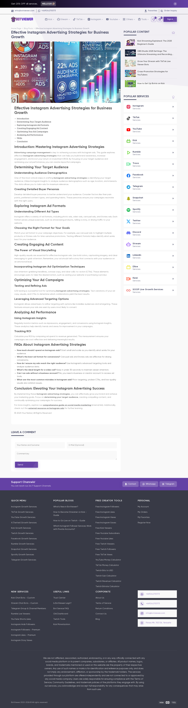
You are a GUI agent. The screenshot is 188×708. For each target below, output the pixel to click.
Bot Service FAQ (61, 609)
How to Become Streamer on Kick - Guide (70, 514)
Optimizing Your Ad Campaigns (32, 132)
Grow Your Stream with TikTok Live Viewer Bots (154, 63)
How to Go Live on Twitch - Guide (69, 521)
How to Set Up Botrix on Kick (151, 84)
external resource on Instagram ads (46, 408)
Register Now (144, 523)
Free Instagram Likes (105, 512)
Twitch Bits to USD (104, 571)
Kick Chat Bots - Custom (23, 598)
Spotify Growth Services (22, 555)
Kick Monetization (61, 624)
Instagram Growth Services (24, 507)
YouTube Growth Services (23, 517)
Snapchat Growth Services (24, 549)
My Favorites (144, 517)
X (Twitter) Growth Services (24, 523)
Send (20, 465)
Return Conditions (104, 609)
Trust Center (59, 598)
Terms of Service (103, 603)
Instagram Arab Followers (23, 624)
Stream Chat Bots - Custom (24, 603)
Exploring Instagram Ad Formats (33, 125)
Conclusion (22, 142)
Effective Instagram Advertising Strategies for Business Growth (62, 28)
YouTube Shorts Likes (21, 619)
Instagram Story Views (21, 640)
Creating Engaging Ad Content (32, 128)
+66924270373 (153, 594)
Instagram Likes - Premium (23, 635)
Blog (98, 619)
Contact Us (101, 614)
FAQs (19, 138)
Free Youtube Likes (104, 539)
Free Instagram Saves (106, 523)
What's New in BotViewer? (65, 507)
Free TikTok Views (104, 555)
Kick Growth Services (21, 528)
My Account (143, 507)
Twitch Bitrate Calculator (107, 586)
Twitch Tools (59, 619)
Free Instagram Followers (107, 507)
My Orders (142, 512)
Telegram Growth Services (23, 560)
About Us (100, 598)
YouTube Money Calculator (108, 560)
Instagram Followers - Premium (25, 630)
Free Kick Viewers (104, 528)
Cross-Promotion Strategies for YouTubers (152, 73)
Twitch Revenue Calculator (108, 581)
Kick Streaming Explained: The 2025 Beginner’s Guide (154, 42)
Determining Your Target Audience (34, 122)
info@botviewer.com (155, 613)
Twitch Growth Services (22, 533)
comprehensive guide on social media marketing (67, 405)
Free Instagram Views (106, 517)
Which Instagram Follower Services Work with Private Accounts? (72, 527)
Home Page (16, 28)
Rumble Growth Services (22, 544)
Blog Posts (29, 28)
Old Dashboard (60, 614)
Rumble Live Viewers (20, 614)
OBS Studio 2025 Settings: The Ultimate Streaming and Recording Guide (154, 53)
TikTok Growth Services (22, 512)
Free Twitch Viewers (105, 544)
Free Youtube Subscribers (108, 533)
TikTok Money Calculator (107, 565)
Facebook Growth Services (24, 539)
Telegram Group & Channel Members (28, 609)
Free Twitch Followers (106, 549)
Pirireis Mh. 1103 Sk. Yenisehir (158, 623)
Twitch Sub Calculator (106, 576)
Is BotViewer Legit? (62, 603)
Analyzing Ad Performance (30, 135)
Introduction (23, 119)
